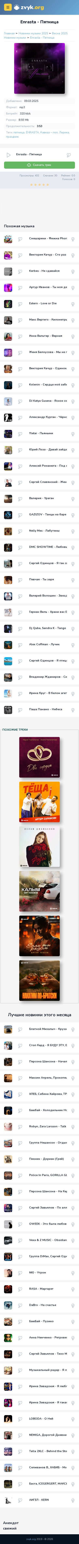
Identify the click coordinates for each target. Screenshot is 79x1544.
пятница (19, 132)
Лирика (64, 132)
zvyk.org (31, 1539)
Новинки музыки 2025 (34, 33)
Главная (9, 33)
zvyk (32, 7)
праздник (12, 137)
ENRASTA (32, 132)
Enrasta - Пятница (42, 38)
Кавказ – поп (49, 132)
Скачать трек (42, 165)
